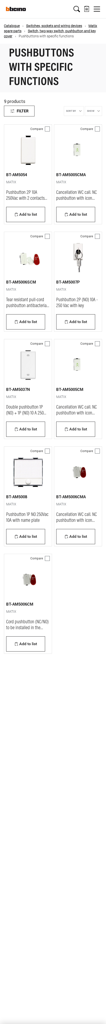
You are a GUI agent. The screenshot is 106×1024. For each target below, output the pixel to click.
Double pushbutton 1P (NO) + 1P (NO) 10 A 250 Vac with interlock (25, 413)
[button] (76, 9)
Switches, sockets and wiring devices (54, 26)
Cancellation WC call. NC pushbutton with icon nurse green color (76, 520)
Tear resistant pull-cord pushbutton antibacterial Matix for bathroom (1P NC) (28, 306)
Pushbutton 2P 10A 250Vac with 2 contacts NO (25, 198)
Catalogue (12, 26)
